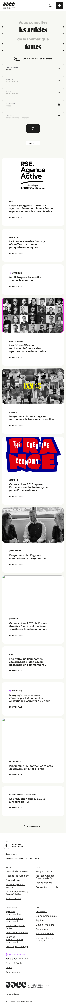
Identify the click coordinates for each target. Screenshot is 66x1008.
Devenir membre (45, 924)
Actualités (41, 911)
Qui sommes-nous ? (46, 916)
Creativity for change (17, 946)
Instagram (19, 858)
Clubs (9, 967)
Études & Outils (14, 963)
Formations (42, 929)
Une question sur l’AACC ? (45, 939)
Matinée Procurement (17, 875)
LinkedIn (9, 858)
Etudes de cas (13, 898)
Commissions (13, 972)
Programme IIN (44, 871)
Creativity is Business (17, 871)
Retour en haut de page (18, 845)
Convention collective (47, 887)
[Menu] (59, 5)
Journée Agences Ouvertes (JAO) (45, 877)
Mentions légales (12, 994)
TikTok (36, 858)
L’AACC (38, 907)
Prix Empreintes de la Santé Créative (17, 892)
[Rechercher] (50, 5)
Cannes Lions (13, 880)
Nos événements (45, 933)
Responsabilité (11, 907)
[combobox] (33, 68)
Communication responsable (14, 919)
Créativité (9, 867)
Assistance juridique (17, 958)
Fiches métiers (44, 882)
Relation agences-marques (15, 885)
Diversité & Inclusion (17, 932)
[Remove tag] (37, 143)
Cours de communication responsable (14, 939)
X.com (29, 858)
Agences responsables (13, 912)
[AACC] (9, 5)
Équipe (40, 920)
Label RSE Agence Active (15, 926)
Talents (38, 867)
